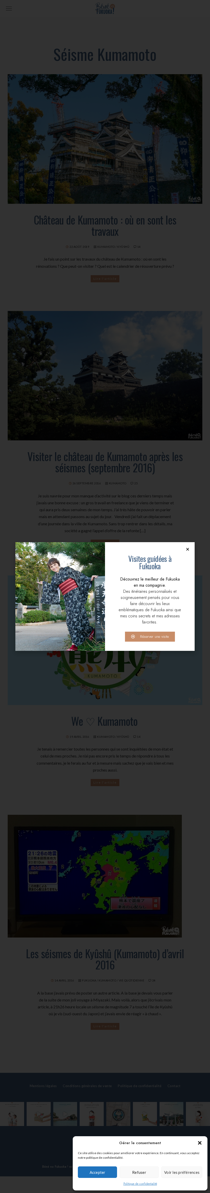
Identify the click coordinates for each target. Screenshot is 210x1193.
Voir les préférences (182, 1172)
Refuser (139, 1172)
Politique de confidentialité (140, 1184)
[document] (105, 596)
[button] (199, 1142)
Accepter (98, 1172)
